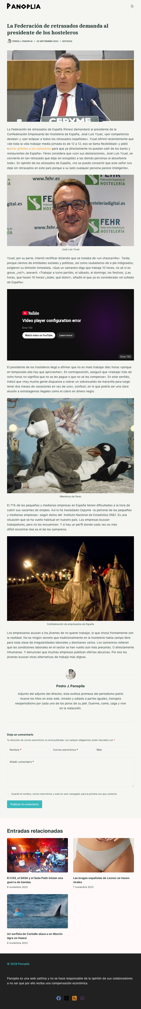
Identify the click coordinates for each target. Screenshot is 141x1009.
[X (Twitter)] (66, 998)
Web (99, 749)
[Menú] (132, 6)
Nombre (15, 749)
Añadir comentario (22, 761)
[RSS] (74, 998)
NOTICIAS (67, 41)
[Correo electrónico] (82, 998)
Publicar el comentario (24, 804)
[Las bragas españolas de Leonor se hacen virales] (103, 855)
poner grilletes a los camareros (30, 148)
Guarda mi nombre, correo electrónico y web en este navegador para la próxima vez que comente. (64, 793)
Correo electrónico (65, 749)
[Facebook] (58, 998)
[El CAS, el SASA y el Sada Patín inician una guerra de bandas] (37, 855)
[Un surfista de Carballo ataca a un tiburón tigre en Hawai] (37, 911)
